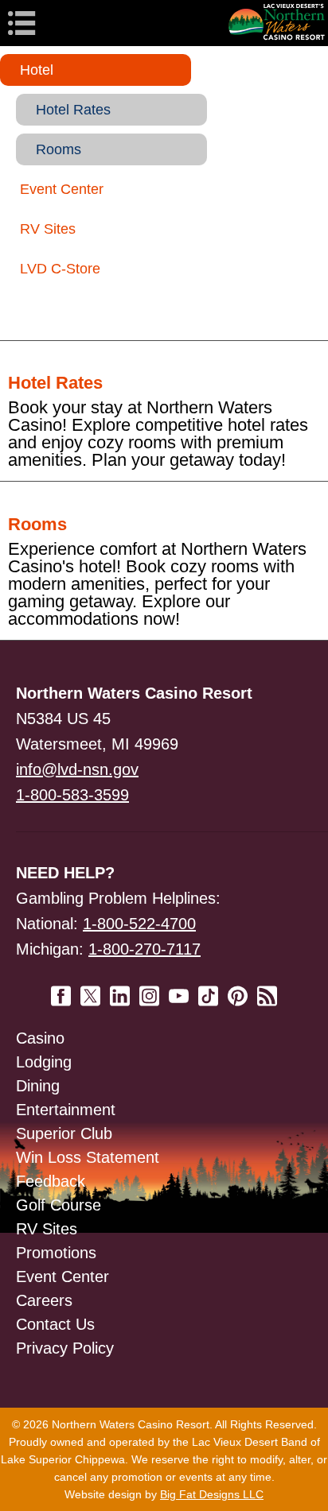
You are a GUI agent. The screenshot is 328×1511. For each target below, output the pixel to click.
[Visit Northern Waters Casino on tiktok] (208, 990)
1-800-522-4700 (139, 923)
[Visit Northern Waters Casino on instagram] (149, 990)
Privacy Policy (65, 1348)
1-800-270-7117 (144, 949)
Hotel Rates (73, 110)
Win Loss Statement (87, 1157)
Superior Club (64, 1133)
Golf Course (58, 1205)
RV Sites (48, 229)
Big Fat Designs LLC (212, 1494)
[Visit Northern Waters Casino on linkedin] (120, 990)
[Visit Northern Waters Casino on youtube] (179, 990)
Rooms (58, 149)
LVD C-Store (60, 269)
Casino (40, 1038)
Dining (38, 1086)
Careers (44, 1300)
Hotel (36, 70)
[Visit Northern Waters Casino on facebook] (61, 990)
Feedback (50, 1181)
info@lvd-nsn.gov (77, 769)
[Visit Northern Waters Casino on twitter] (90, 990)
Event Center (61, 189)
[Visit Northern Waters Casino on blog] (267, 990)
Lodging (44, 1062)
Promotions (56, 1252)
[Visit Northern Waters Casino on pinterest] (238, 990)
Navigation (48, 22)
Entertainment (65, 1109)
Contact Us (55, 1324)
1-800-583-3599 (72, 795)
